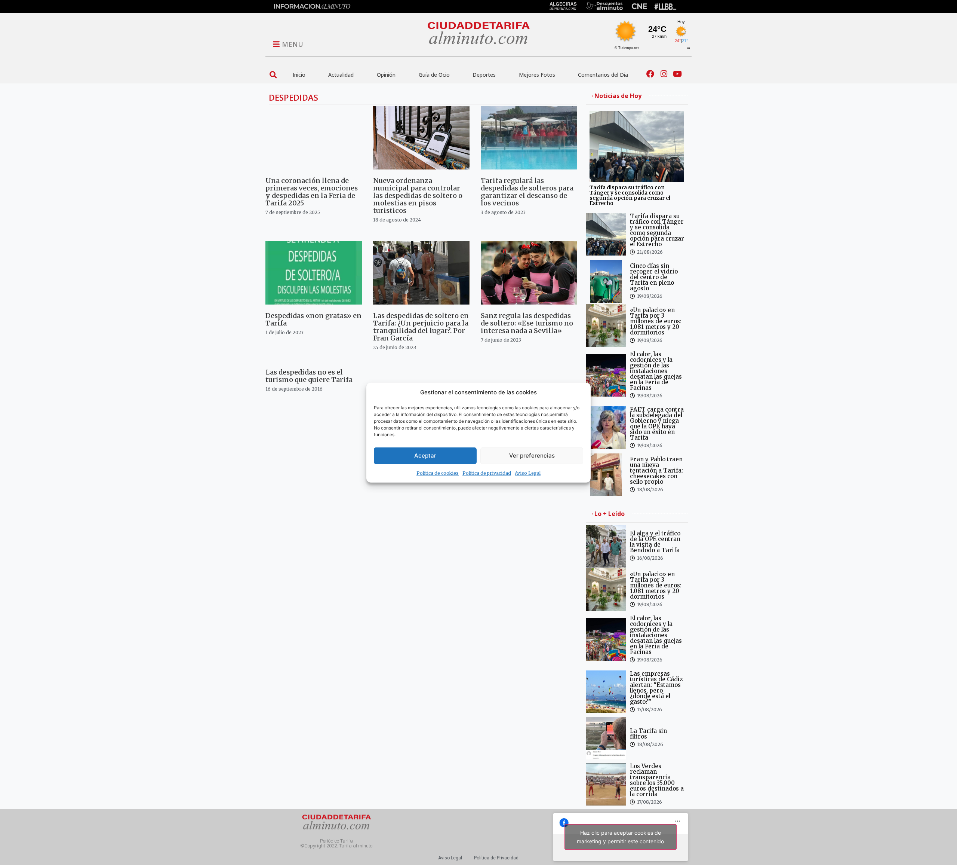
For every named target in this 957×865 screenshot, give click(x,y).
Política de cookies (437, 473)
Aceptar (425, 455)
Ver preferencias (532, 455)
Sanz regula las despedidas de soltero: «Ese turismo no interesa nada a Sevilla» (527, 323)
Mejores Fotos (537, 74)
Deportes (484, 74)
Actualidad (341, 74)
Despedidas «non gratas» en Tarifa (313, 319)
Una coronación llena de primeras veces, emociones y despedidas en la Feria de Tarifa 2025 (311, 191)
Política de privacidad (486, 473)
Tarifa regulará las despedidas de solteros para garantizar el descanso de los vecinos (527, 191)
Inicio (299, 74)
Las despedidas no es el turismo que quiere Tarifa (309, 376)
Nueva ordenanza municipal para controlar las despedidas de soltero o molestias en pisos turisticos (417, 195)
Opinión (386, 74)
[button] (273, 74)
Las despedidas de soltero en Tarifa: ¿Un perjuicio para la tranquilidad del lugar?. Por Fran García (421, 326)
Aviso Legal (528, 473)
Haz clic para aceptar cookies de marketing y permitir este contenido (620, 836)
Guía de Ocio (434, 74)
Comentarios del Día (603, 74)
